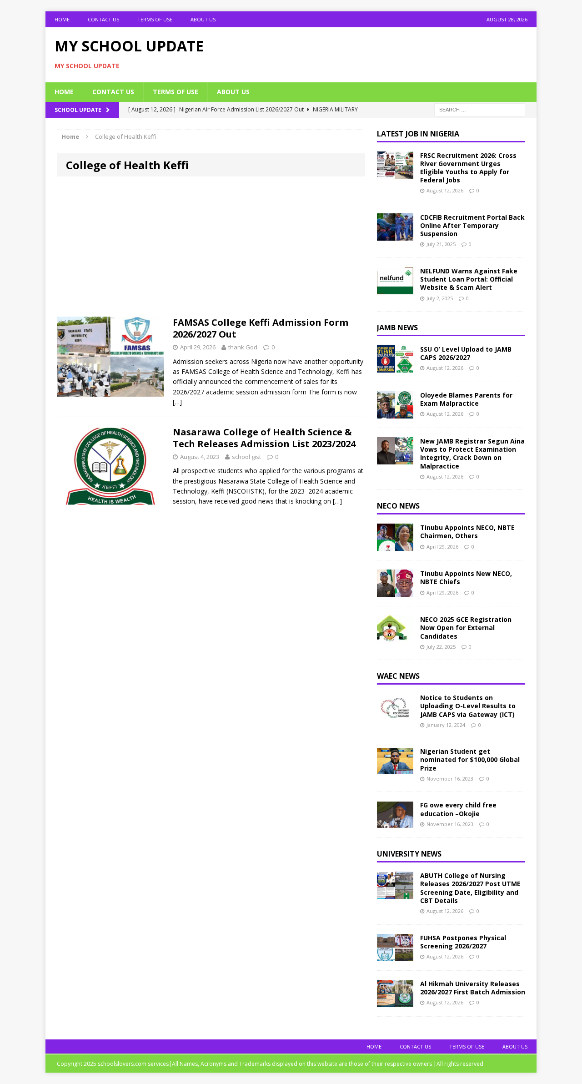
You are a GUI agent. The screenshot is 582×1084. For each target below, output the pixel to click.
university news (409, 854)
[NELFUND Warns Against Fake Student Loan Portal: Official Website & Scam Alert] (395, 289)
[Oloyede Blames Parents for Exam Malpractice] (395, 413)
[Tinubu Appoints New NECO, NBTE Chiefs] (395, 591)
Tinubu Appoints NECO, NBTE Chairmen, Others (467, 531)
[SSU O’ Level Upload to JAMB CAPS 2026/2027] (395, 367)
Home (62, 19)
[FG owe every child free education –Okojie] (395, 823)
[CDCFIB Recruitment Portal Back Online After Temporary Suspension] (395, 235)
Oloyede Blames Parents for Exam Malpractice (466, 399)
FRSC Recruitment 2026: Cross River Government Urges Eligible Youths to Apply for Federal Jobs (468, 168)
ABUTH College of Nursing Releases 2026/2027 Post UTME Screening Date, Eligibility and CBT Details (470, 888)
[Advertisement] (211, 249)
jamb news (397, 328)
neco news (398, 506)
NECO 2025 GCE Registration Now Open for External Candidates (466, 627)
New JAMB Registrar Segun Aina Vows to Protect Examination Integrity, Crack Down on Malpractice (472, 453)
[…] (177, 402)
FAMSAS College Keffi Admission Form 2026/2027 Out (260, 328)
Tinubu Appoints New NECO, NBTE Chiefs (466, 577)
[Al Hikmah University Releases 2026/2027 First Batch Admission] (395, 1001)
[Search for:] (479, 109)
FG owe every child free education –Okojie (458, 809)
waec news (398, 676)
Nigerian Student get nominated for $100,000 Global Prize (470, 759)
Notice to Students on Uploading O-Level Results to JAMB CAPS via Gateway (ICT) (468, 705)
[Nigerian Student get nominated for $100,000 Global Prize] (395, 769)
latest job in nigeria (418, 134)
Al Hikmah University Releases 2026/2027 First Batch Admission (472, 987)
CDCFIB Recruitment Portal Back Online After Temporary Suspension (472, 225)
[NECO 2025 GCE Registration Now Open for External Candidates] (395, 637)
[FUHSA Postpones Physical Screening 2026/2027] (395, 955)
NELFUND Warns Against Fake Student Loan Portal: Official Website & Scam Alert (468, 279)
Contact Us (103, 19)
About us (203, 19)
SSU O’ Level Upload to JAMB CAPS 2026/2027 (466, 353)
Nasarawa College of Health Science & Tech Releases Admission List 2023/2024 (264, 438)
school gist (246, 457)
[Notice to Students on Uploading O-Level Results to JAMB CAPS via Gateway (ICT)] (395, 715)
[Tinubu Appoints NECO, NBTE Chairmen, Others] (395, 545)
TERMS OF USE (154, 19)
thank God (242, 347)
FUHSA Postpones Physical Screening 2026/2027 (463, 941)
